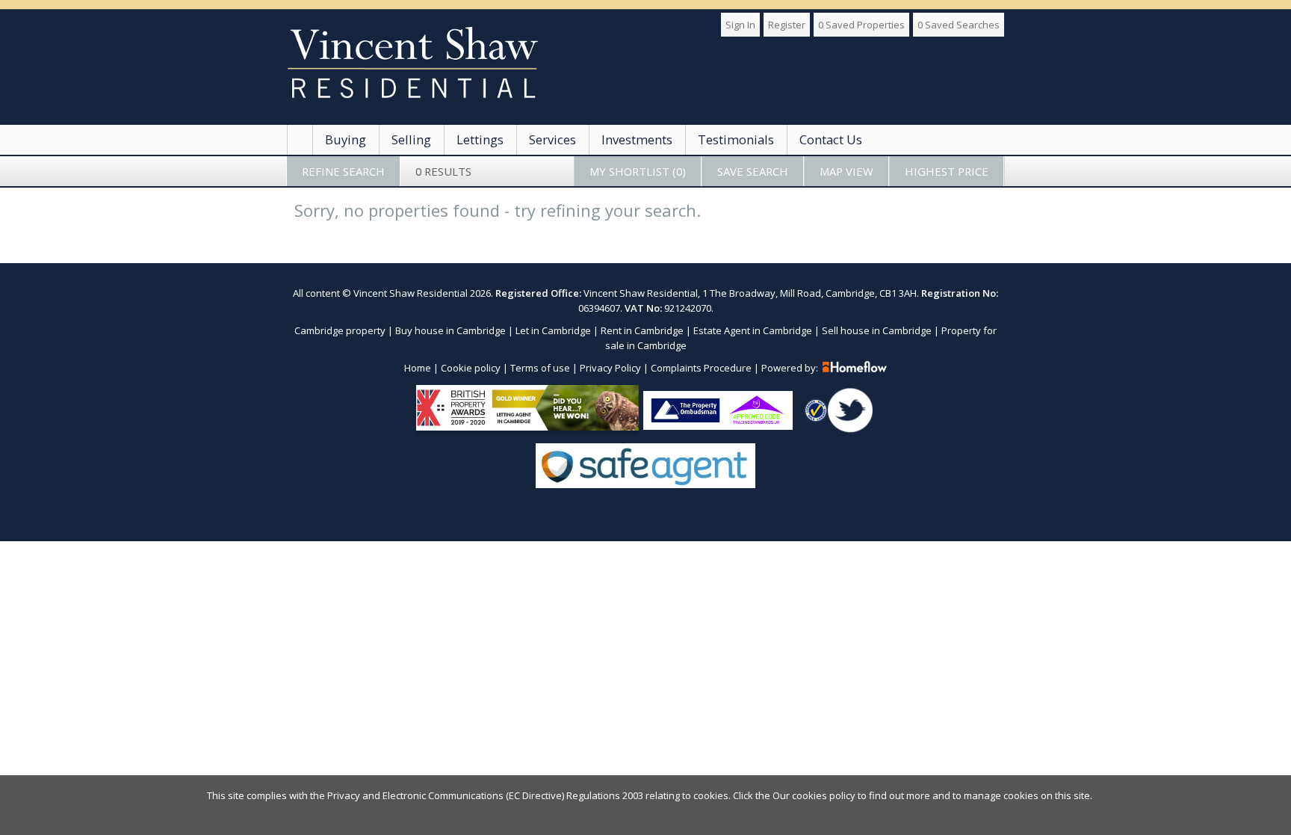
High (946, 171)
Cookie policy (471, 368)
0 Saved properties (861, 24)
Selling (411, 139)
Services (552, 139)
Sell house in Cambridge (877, 330)
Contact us (830, 139)
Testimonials (736, 139)
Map (846, 171)
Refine (343, 171)
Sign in (740, 24)
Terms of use (540, 368)
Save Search (752, 171)
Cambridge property (340, 330)
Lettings (480, 139)
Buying (345, 139)
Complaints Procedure (701, 368)
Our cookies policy (815, 795)
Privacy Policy (610, 368)
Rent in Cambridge (642, 330)
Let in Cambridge (553, 330)
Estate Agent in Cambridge (752, 330)
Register (786, 24)
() (637, 171)
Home (417, 368)
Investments (636, 139)
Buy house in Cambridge (450, 330)
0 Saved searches (958, 24)
